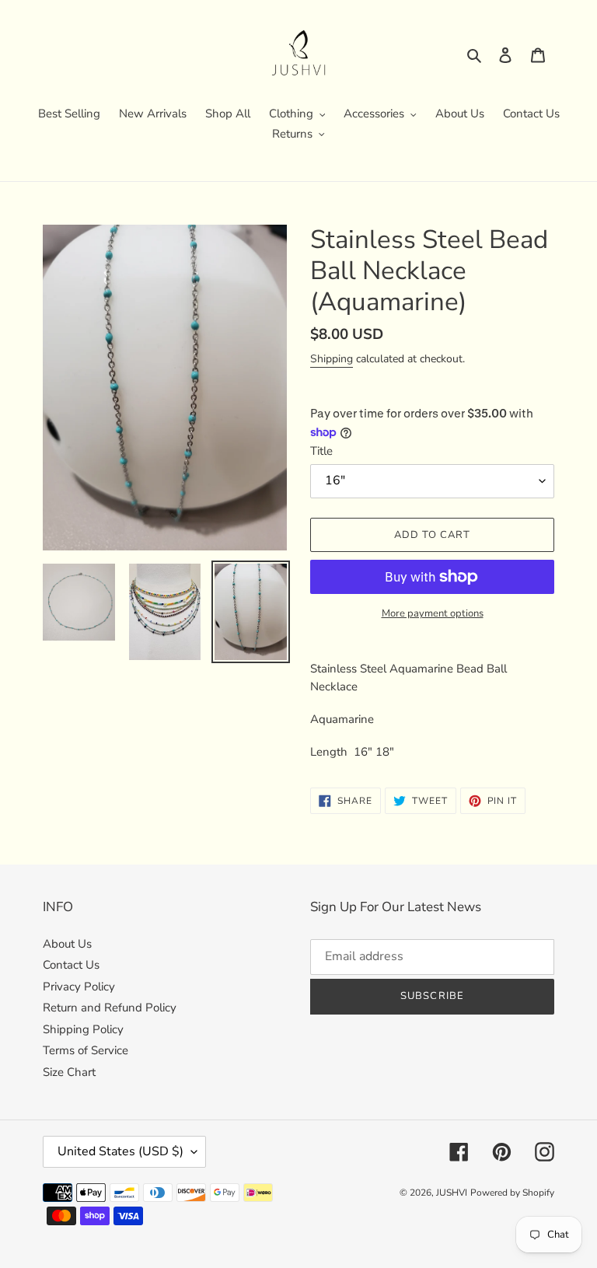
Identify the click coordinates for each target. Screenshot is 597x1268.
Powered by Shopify (512, 1192)
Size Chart (69, 1072)
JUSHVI (451, 1192)
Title (321, 451)
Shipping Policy (83, 1029)
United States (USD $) (120, 1151)
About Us (67, 944)
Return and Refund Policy (109, 1007)
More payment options (433, 613)
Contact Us (71, 965)
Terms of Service (85, 1050)
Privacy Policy (79, 986)
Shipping (331, 358)
